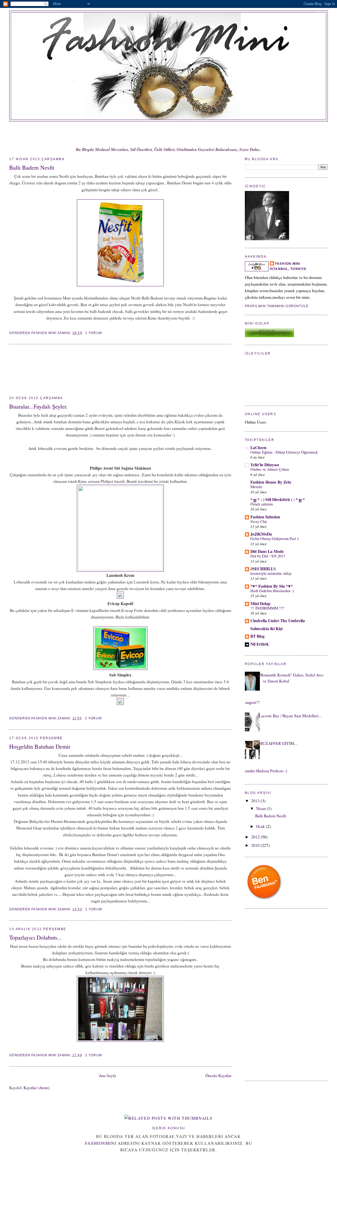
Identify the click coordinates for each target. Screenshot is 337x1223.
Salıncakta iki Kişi (266, 628)
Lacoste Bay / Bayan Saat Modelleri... (290, 715)
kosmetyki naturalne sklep (270, 573)
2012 (256, 836)
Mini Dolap (260, 603)
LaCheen (258, 447)
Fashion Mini (287, 264)
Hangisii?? (251, 702)
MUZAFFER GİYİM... (278, 743)
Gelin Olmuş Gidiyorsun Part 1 (274, 538)
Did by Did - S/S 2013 (267, 555)
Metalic (256, 486)
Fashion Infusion (265, 517)
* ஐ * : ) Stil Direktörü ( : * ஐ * (277, 499)
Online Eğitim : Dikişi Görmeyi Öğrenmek (284, 452)
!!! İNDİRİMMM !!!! (267, 608)
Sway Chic (258, 521)
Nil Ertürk (259, 644)
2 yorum (93, 718)
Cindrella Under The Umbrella (277, 620)
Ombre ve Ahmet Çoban (269, 469)
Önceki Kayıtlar (218, 1075)
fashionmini (100, 1143)
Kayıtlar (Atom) (36, 1087)
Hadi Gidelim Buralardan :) (272, 590)
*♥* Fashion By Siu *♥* (271, 586)
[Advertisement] (33, 370)
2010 (256, 845)
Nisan (261, 808)
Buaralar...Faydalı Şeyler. (38, 406)
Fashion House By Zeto (270, 482)
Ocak (261, 826)
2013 (256, 800)
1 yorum (93, 333)
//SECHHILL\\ (263, 569)
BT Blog (257, 636)
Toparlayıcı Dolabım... (35, 937)
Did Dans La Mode (267, 551)
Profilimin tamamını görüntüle (277, 306)
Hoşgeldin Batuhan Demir (39, 746)
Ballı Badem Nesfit (31, 167)
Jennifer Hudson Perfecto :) (264, 770)
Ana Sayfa (107, 1075)
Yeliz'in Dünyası (264, 464)
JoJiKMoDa (261, 534)
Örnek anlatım (261, 504)
